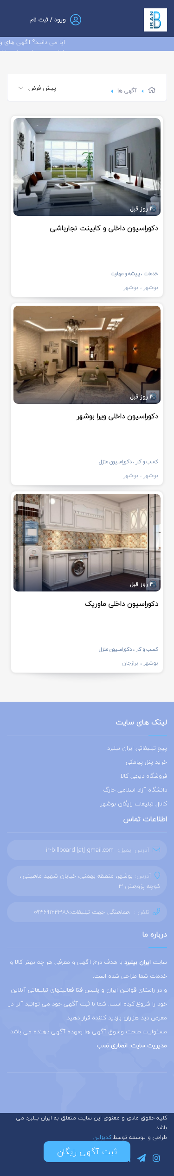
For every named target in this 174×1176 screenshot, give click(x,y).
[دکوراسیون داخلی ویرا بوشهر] (87, 354)
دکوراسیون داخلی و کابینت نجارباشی (104, 228)
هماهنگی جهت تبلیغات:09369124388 (82, 912)
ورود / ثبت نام (48, 20)
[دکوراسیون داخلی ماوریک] (87, 542)
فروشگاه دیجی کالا (144, 776)
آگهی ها (127, 90)
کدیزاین (103, 1137)
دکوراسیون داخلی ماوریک (121, 603)
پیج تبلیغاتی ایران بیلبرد (137, 748)
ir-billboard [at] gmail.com (80, 850)
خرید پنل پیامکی (146, 762)
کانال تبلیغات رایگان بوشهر (133, 804)
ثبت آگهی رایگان (87, 1152)
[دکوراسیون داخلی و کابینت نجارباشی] (87, 167)
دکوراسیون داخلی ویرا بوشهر (117, 416)
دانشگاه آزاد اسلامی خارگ (135, 790)
